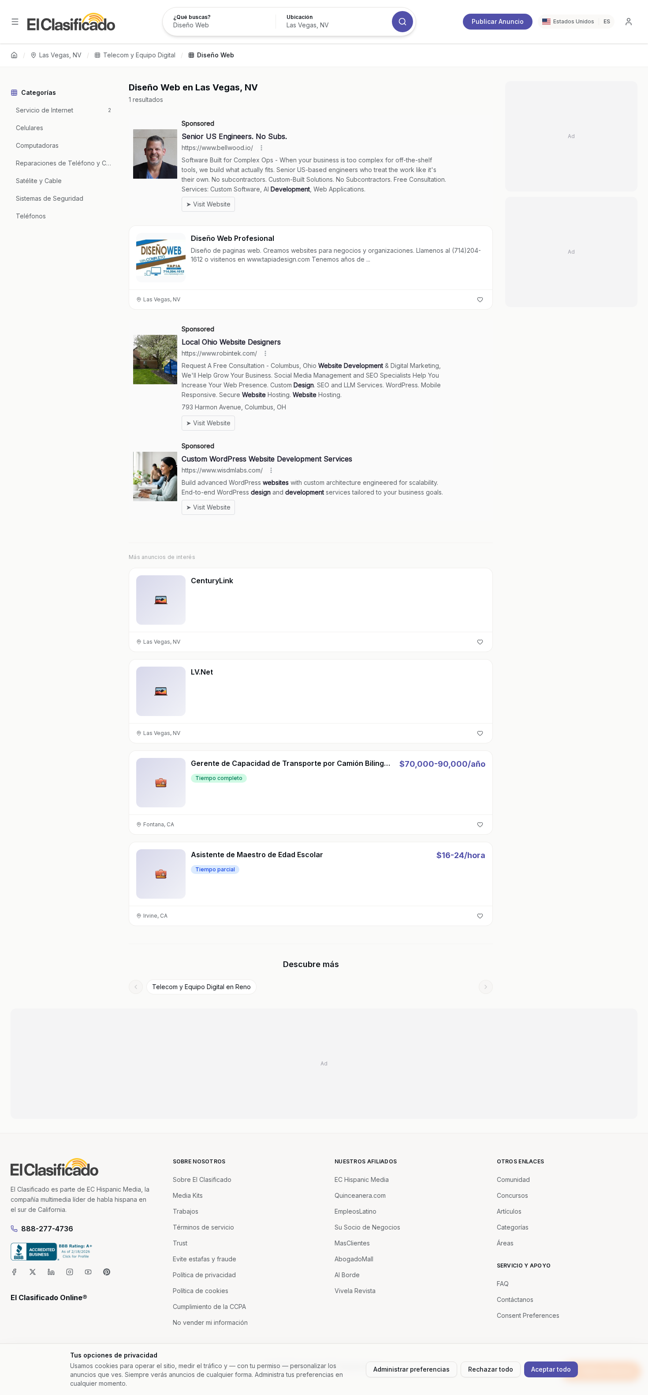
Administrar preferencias (411, 1369)
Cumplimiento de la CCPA (209, 1306)
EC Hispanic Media (362, 1179)
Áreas (505, 1243)
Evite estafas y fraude (204, 1259)
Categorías (513, 1227)
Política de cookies (200, 1290)
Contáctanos (515, 1299)
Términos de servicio (203, 1227)
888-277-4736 (47, 1228)
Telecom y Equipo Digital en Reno (201, 986)
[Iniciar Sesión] (628, 21)
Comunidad (513, 1179)
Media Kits (188, 1195)
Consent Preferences (528, 1315)
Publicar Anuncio (498, 21)
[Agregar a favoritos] (480, 299)
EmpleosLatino (355, 1211)
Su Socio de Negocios (367, 1227)
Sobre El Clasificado (202, 1179)
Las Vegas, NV (60, 55)
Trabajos (185, 1211)
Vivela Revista (355, 1290)
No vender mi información (210, 1322)
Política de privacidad (204, 1275)
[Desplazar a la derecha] (486, 987)
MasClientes (352, 1243)
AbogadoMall (354, 1259)
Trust (180, 1243)
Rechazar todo (490, 1369)
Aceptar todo (551, 1369)
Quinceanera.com (360, 1195)
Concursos (512, 1195)
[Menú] (15, 21)
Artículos (509, 1211)
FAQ (503, 1283)
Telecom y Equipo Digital (139, 55)
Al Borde (347, 1275)
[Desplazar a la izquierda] (136, 987)
